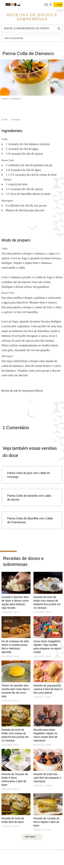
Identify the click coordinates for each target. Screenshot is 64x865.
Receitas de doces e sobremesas (32, 17)
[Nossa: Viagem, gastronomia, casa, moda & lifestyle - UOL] (11, 4)
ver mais (30, 837)
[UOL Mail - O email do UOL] (46, 4)
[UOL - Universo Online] (18, 5)
